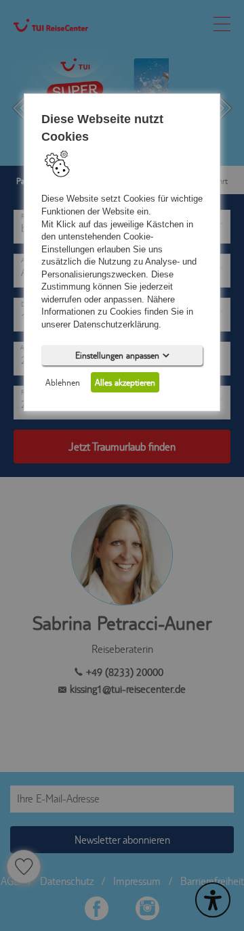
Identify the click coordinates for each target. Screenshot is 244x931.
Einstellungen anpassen (117, 354)
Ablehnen (62, 381)
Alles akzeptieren (125, 381)
